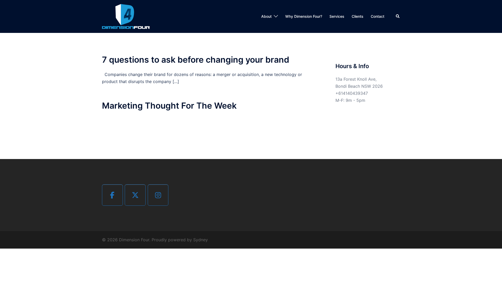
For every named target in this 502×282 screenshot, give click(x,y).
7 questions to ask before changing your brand (195, 60)
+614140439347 (351, 93)
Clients (357, 16)
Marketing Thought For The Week (169, 106)
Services (336, 16)
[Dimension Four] (126, 16)
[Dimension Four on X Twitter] (135, 195)
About (266, 16)
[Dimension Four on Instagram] (158, 195)
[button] (398, 16)
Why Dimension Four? (303, 16)
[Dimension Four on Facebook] (112, 195)
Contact (377, 16)
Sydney (200, 239)
